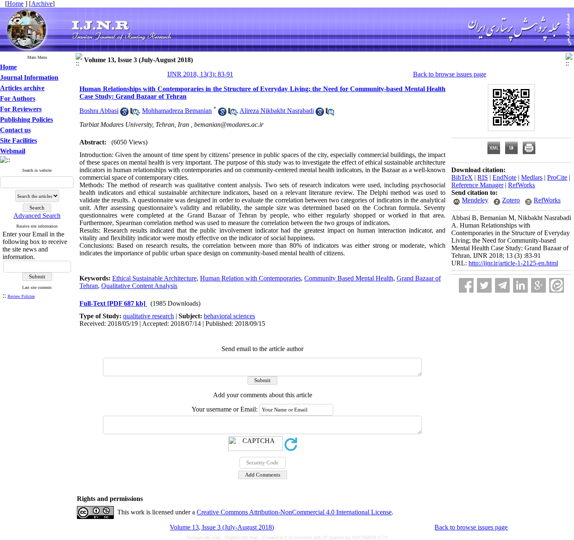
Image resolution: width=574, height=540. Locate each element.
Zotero (511, 200)
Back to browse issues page (449, 74)
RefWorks (521, 185)
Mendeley (475, 200)
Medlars (531, 177)
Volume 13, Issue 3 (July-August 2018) (222, 527)
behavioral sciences (229, 316)
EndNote (504, 177)
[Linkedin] (520, 285)
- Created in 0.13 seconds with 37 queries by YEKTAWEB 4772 (323, 537)
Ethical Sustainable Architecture (154, 278)
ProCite (557, 177)
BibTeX (462, 177)
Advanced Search (37, 215)
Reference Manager (477, 185)
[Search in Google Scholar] (124, 113)
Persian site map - (206, 537)
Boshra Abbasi (98, 110)
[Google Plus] (538, 285)
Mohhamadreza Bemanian (177, 110)
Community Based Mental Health (348, 278)
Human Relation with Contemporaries (250, 278)
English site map (242, 537)
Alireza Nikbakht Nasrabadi (277, 110)
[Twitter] (484, 285)
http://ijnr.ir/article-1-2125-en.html (513, 263)
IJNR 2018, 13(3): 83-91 (200, 74)
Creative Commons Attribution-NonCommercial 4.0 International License (294, 512)
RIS (482, 177)
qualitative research (148, 316)
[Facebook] (466, 285)
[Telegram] (502, 285)
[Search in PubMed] (134, 113)
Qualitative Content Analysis (139, 285)
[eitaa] (556, 285)
